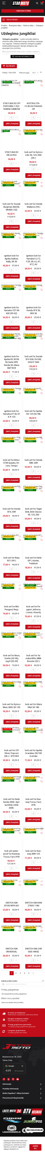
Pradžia (4, 25)
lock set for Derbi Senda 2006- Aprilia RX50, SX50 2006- (11, 804)
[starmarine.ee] (12, 1124)
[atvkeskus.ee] (33, 1115)
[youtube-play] (17, 1079)
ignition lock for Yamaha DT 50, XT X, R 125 (11, 414)
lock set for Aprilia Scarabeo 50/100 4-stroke (33, 753)
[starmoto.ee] (21, 3)
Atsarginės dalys (15, 25)
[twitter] (8, 1079)
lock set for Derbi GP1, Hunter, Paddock (33, 560)
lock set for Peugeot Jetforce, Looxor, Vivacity (33, 609)
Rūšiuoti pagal (24, 73)
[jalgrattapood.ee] (33, 1124)
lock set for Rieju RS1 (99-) (11, 559)
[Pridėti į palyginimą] (20, 85)
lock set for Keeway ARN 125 (33, 852)
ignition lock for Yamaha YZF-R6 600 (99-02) (11, 310)
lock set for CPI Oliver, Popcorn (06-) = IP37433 (11, 753)
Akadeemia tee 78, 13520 (11, 1057)
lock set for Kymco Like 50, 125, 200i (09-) (33, 155)
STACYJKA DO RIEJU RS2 (11, 154)
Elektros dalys (28, 25)
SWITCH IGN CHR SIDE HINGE (33, 950)
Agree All (35, 1147)
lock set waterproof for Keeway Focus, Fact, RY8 (11, 853)
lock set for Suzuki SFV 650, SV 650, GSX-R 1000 (33, 359)
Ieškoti (37, 3)
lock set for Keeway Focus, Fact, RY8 (33, 802)
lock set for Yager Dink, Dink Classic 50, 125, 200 (33, 511)
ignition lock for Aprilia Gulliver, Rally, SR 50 (11, 258)
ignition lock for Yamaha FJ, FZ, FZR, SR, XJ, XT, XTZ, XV (33, 260)
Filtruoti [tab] (10, 66)
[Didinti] (16, 118)
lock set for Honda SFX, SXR (11, 510)
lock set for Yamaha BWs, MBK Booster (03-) (33, 658)
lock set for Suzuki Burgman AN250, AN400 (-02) (11, 206)
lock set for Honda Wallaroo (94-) (33, 205)
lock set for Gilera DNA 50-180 (33, 706)
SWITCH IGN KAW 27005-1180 (33, 904)
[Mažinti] (7, 118)
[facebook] (3, 1079)
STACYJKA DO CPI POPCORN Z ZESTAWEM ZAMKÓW (11, 106)
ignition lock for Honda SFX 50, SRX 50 (33, 310)
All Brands (43, 981)
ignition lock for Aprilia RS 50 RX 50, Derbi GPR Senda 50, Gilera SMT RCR (11, 362)
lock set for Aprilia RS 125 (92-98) (33, 413)
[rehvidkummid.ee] (33, 1132)
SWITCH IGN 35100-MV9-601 (11, 904)
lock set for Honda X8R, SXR (33, 461)
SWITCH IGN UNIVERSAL (12, 950)
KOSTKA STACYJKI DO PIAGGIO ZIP (33, 106)
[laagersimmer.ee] (11, 1132)
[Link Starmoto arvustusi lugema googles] (14, 1074)
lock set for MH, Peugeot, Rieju (11, 608)
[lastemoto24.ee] (12, 1115)
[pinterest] (13, 1079)
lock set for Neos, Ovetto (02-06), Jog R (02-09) (11, 658)
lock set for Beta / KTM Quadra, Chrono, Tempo (11, 463)
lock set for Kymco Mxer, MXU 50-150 (12, 706)
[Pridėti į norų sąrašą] (20, 82)
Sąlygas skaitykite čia (11, 1149)
